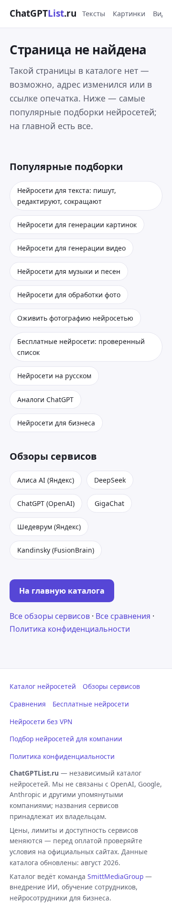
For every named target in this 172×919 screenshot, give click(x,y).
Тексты (93, 13)
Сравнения (28, 703)
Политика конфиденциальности (70, 629)
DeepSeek (110, 480)
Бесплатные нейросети (91, 703)
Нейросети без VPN (41, 721)
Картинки (129, 13)
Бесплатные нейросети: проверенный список (81, 347)
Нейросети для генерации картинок (77, 224)
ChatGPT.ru (43, 13)
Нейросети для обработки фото (68, 294)
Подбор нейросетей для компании (66, 738)
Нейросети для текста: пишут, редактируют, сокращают (66, 196)
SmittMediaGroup (115, 876)
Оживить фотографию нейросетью (75, 318)
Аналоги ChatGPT (45, 399)
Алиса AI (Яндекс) (45, 480)
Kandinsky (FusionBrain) (55, 550)
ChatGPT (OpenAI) (46, 503)
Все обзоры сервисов (50, 616)
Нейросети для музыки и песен (68, 271)
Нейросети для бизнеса (56, 422)
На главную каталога (62, 591)
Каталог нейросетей (43, 686)
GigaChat (109, 503)
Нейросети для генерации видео (71, 247)
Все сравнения (123, 616)
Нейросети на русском (54, 375)
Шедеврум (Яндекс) (49, 526)
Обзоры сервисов (111, 686)
